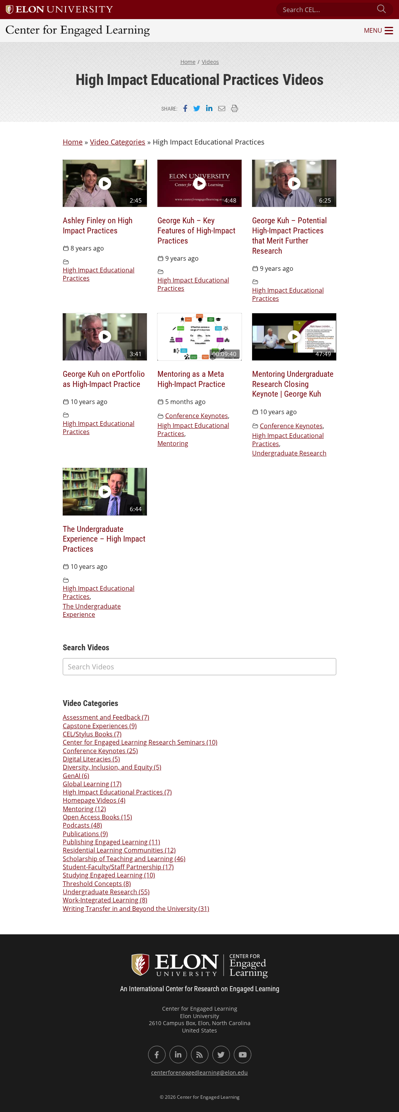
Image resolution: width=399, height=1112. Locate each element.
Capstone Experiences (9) (100, 726)
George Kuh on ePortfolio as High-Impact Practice (104, 378)
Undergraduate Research (289, 453)
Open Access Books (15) (97, 817)
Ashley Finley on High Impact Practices (97, 225)
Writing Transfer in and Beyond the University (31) (136, 908)
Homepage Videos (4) (94, 800)
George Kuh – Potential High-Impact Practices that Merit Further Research (289, 235)
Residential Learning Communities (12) (119, 850)
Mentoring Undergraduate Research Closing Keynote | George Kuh (293, 384)
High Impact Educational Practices (98, 274)
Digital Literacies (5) (91, 759)
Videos (210, 61)
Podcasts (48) (82, 825)
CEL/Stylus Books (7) (92, 734)
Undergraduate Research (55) (106, 892)
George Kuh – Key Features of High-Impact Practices (196, 230)
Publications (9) (85, 834)
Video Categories (117, 142)
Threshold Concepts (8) (97, 883)
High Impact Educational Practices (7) (117, 792)
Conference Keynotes (196, 415)
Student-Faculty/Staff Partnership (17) (118, 867)
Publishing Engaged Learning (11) (111, 842)
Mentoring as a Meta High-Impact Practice (191, 378)
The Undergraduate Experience (92, 610)
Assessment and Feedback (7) (106, 717)
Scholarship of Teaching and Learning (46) (124, 858)
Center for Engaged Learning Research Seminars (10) (140, 742)
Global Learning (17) (92, 784)
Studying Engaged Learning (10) (109, 875)
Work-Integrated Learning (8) (105, 900)
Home (188, 61)
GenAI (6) (76, 775)
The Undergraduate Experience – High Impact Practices (104, 539)
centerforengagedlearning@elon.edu (199, 1072)
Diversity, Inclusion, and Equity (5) (112, 767)
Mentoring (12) (84, 809)
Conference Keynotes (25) (100, 751)
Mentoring (172, 443)
